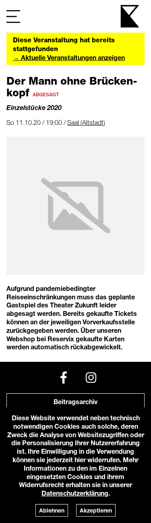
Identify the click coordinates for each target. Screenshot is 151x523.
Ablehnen (51, 510)
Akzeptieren (96, 510)
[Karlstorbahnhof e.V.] (130, 16)
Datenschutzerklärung (74, 493)
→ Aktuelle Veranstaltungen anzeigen (69, 57)
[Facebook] (64, 377)
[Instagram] (91, 377)
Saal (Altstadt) (86, 122)
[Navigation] (13, 16)
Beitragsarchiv (75, 401)
